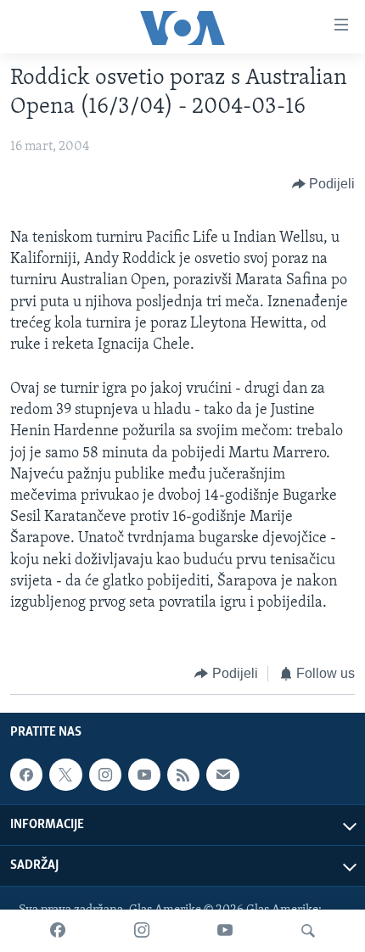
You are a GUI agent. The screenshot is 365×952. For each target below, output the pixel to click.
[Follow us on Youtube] (144, 775)
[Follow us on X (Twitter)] (65, 775)
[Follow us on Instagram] (105, 775)
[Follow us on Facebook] (26, 775)
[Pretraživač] (308, 931)
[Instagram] (141, 931)
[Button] (324, 184)
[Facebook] (57, 931)
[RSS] (183, 775)
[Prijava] (222, 775)
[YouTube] (225, 931)
